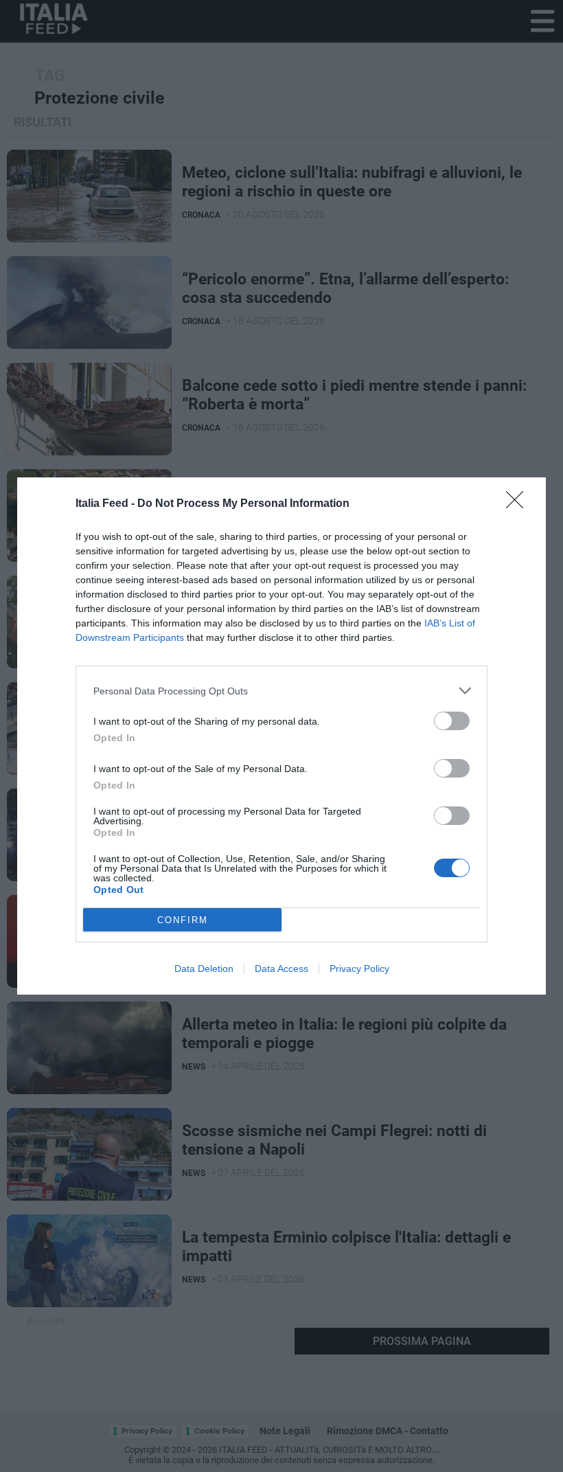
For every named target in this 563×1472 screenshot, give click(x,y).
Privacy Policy (359, 968)
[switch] (452, 721)
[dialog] (281, 736)
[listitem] (281, 690)
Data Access (281, 968)
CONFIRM (182, 920)
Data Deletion (203, 968)
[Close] (519, 504)
